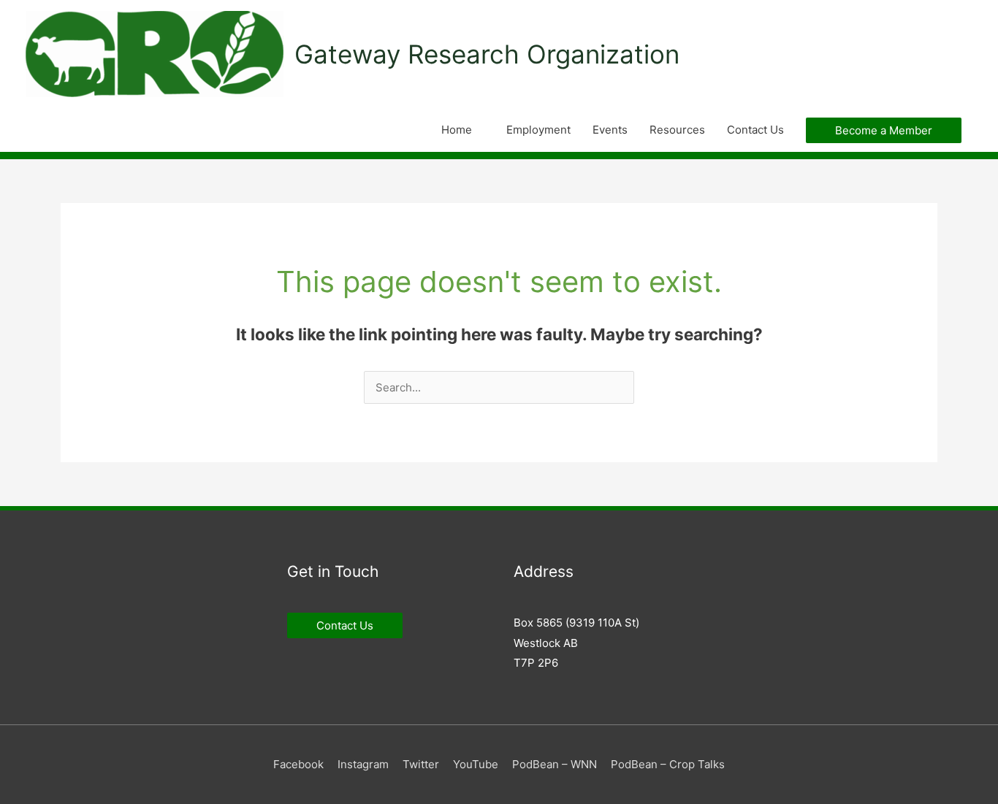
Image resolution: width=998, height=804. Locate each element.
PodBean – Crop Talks (668, 764)
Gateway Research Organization (486, 54)
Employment (538, 130)
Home (456, 130)
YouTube (475, 764)
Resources (677, 130)
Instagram (363, 764)
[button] (883, 130)
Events (610, 130)
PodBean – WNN (554, 764)
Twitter (421, 764)
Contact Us (755, 130)
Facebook (298, 764)
